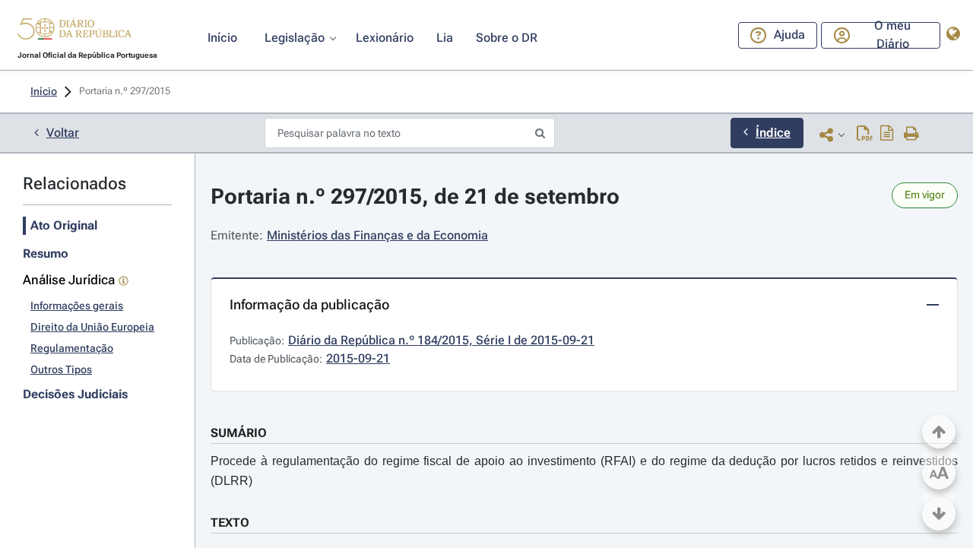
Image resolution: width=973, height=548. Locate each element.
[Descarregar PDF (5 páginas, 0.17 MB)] (865, 134)
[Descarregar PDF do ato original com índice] (887, 134)
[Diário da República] (74, 32)
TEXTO (230, 522)
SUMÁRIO (239, 433)
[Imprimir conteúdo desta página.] (912, 134)
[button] (74, 31)
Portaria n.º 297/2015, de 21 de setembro (415, 196)
